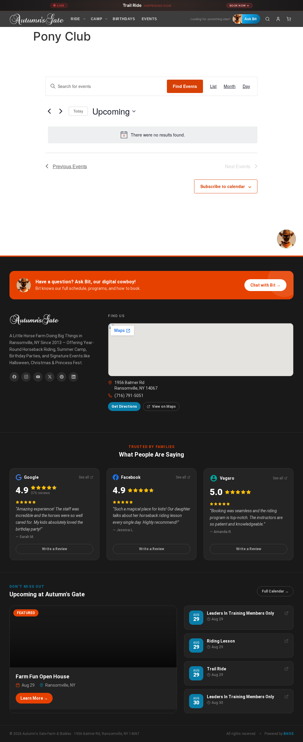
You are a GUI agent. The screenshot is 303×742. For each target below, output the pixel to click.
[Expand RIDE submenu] (84, 19)
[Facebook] (14, 377)
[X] (49, 377)
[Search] (267, 19)
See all (84, 477)
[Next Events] (60, 111)
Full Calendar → (275, 591)
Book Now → (239, 5)
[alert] (152, 134)
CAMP (96, 19)
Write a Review (54, 549)
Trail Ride (147, 5)
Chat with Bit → (265, 285)
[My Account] (278, 19)
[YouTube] (38, 377)
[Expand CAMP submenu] (106, 19)
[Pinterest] (61, 377)
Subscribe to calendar (222, 186)
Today (78, 110)
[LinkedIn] (73, 377)
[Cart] (289, 19)
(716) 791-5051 (129, 395)
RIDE (75, 19)
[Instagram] (26, 377)
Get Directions (124, 406)
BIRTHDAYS (124, 19)
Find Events (185, 86)
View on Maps (164, 406)
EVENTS (149, 19)
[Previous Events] (49, 111)
